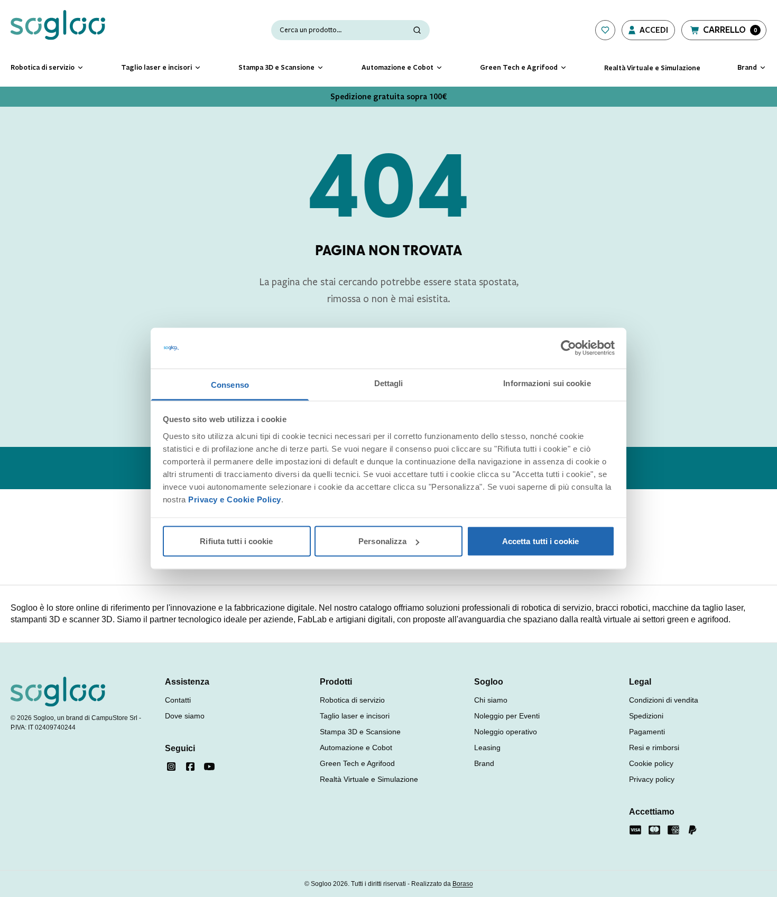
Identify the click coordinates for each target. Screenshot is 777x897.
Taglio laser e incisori (355, 716)
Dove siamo (185, 716)
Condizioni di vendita (663, 700)
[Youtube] (209, 766)
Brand (484, 763)
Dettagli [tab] (388, 382)
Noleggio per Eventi (507, 716)
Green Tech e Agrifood (357, 763)
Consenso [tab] (230, 384)
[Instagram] (171, 766)
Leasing (487, 747)
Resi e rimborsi (654, 747)
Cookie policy (651, 763)
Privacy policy (651, 779)
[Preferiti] (605, 30)
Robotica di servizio (352, 700)
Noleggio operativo (505, 731)
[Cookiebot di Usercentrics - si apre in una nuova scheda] (568, 348)
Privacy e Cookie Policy (234, 498)
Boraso (462, 883)
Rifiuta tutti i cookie (236, 541)
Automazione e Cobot (356, 747)
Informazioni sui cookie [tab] (546, 382)
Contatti (178, 700)
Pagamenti (647, 731)
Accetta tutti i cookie (540, 541)
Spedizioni (646, 716)
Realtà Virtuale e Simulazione (369, 779)
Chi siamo (490, 700)
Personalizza (382, 541)
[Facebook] (190, 766)
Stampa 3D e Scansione (360, 731)
